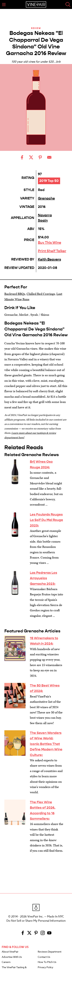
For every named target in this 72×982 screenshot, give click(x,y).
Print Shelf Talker (52, 251)
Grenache (46, 198)
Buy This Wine (49, 242)
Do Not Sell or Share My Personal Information (36, 921)
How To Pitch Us (47, 962)
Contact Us (44, 957)
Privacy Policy (45, 967)
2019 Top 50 (49, 181)
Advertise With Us (12, 957)
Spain (43, 220)
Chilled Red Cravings (41, 294)
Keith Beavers (49, 259)
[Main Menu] (4, 4)
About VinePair (10, 951)
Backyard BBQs (14, 294)
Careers (6, 962)
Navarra (45, 215)
